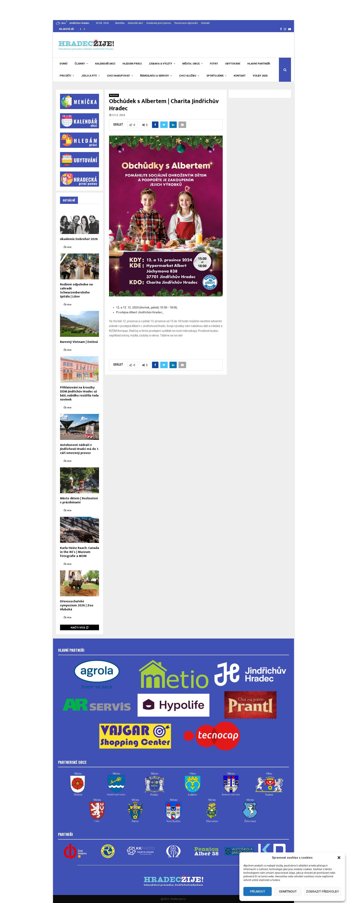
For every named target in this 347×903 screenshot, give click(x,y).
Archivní (114, 95)
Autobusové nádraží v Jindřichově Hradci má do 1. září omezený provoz (79, 449)
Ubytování (232, 63)
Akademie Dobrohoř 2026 (79, 239)
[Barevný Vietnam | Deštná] (79, 324)
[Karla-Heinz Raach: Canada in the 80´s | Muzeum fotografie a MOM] (79, 530)
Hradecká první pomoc (158, 23)
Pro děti (65, 75)
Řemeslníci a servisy (154, 75)
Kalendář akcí (135, 23)
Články (80, 63)
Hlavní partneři (258, 63)
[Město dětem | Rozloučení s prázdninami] (79, 480)
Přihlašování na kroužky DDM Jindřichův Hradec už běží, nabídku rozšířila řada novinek (79, 393)
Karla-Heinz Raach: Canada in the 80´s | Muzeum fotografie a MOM (79, 552)
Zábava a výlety (160, 63)
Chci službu (187, 75)
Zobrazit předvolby (322, 891)
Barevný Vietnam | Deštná (79, 342)
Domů (63, 63)
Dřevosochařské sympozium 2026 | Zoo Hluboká (76, 605)
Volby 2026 (260, 75)
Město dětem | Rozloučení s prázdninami (79, 500)
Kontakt (205, 23)
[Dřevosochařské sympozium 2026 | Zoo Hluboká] (79, 583)
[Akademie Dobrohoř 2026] (79, 221)
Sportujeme (215, 75)
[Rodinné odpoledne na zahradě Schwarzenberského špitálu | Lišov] (79, 266)
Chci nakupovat (118, 75)
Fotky (214, 63)
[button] (339, 858)
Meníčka (120, 23)
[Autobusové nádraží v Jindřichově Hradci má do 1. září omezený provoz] (79, 427)
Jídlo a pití (89, 75)
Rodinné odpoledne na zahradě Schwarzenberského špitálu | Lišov (76, 290)
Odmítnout (288, 891)
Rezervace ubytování (186, 23)
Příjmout (257, 891)
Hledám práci (132, 63)
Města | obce (191, 63)
